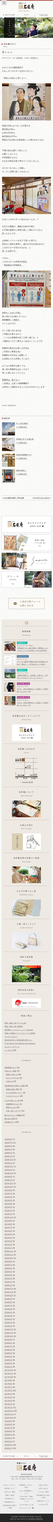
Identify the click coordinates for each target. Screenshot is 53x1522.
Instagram (42, 1504)
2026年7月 (8, 1143)
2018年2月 (8, 1363)
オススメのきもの (12, 1078)
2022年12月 (9, 1183)
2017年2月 (8, 1404)
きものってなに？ (11, 1037)
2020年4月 (8, 1275)
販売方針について (43, 1501)
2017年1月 (8, 1408)
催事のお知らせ (12, 1075)
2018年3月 (8, 1360)
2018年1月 (8, 1367)
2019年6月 (8, 1309)
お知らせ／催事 (10, 1071)
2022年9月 (8, 1190)
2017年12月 (9, 1370)
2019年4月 (8, 1316)
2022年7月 (8, 1194)
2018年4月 (8, 1357)
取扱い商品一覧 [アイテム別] (15, 1023)
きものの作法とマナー (14, 1093)
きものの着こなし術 (23, 683)
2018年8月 (8, 1343)
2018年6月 (8, 1350)
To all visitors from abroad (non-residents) (20, 1043)
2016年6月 (8, 1431)
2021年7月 (8, 1228)
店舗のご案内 (9, 1495)
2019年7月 (8, 1306)
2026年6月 (8, 1146)
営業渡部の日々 (22, 643)
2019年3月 (8, 1319)
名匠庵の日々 (34, 58)
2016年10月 (9, 1418)
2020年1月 (8, 1285)
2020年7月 (8, 1265)
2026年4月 (8, 1153)
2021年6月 (8, 1231)
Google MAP (27, 782)
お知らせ (9, 1081)
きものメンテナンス (12, 1047)
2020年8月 (8, 1262)
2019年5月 (8, 1312)
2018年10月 (9, 1336)
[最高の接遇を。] (8, 471)
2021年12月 (9, 1217)
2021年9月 (8, 1221)
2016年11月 (9, 1414)
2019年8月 (8, 1302)
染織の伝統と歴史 (12, 1089)
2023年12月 (9, 1173)
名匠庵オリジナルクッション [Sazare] (19, 1030)
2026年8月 (8, 1139)
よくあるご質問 (10, 1050)
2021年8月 (8, 1224)
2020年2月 (8, 1282)
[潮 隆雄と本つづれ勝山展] (8, 439)
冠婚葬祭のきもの (12, 1104)
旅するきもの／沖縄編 (13, 1115)
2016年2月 (8, 1445)
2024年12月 (9, 1166)
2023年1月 (8, 1180)
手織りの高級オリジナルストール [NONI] (20, 1033)
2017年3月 (8, 1401)
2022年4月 (8, 1204)
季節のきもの (11, 1107)
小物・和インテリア (13, 1111)
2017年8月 (8, 1384)
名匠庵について (9, 1488)
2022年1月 (8, 1214)
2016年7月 (8, 1428)
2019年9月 (8, 1299)
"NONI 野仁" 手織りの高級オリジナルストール (26, 1499)
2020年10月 (9, 1258)
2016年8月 (8, 1424)
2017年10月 (9, 1377)
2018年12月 (9, 1329)
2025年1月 (8, 1163)
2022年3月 (8, 1207)
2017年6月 (8, 1391)
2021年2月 (8, 1245)
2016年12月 (9, 1411)
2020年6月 (8, 1268)
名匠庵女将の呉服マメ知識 (15, 1086)
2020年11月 (9, 1255)
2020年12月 (9, 1251)
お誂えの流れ (43, 1485)
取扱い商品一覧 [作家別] (14, 1026)
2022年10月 (9, 1187)
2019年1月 (8, 1326)
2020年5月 (8, 1272)
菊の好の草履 (10, 1119)
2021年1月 (8, 1248)
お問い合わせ (43, 1488)
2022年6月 (8, 1197)
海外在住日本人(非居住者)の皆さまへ (18, 1040)
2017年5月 (8, 1394)
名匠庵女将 (19, 58)
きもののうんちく (23, 656)
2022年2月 (8, 1211)
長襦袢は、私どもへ (10, 380)
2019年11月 (9, 1292)
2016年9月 (8, 1421)
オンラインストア (25, 1508)
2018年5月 (8, 1353)
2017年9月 (8, 1380)
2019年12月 (9, 1289)
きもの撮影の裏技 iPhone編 (13, 498)
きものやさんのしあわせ (41, 498)
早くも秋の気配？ (22, 423)
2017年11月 (9, 1374)
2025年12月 (9, 1160)
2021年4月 (8, 1238)
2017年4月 (8, 1397)
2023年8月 (8, 1177)
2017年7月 (8, 1387)
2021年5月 (8, 1234)
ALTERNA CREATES (35, 1519)
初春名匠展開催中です (24, 455)
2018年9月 (8, 1340)
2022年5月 (8, 1200)
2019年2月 (8, 1323)
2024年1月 (8, 1170)
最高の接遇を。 (21, 470)
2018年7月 (8, 1346)
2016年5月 (8, 1435)
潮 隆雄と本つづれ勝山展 (25, 439)
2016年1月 (8, 1448)
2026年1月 (8, 1156)
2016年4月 (8, 1438)
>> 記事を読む (21, 427)
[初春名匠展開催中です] (8, 455)
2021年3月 (8, 1241)
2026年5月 (8, 1149)
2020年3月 (8, 1278)
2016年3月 (8, 1441)
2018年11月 (9, 1333)
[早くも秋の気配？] (8, 424)
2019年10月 (9, 1295)
